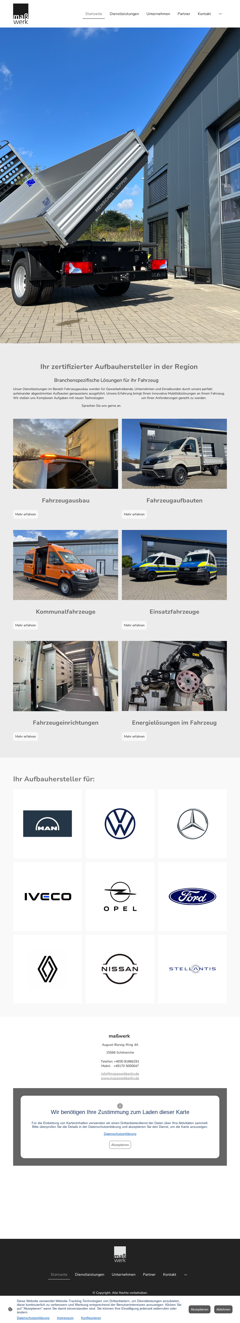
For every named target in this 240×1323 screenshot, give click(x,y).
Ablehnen (223, 1309)
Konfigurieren (91, 1318)
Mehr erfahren (25, 514)
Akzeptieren (120, 1145)
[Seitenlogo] (20, 14)
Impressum (65, 1318)
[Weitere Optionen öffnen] (220, 13)
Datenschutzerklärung (120, 1134)
